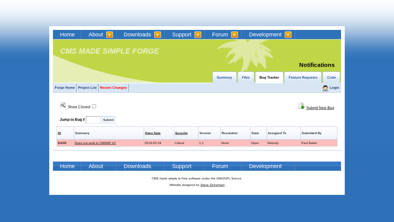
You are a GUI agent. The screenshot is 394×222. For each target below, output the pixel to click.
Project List (87, 87)
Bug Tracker (269, 77)
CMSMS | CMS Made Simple (97, 13)
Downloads (137, 34)
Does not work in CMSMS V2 (95, 143)
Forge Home (65, 87)
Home (67, 34)
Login (334, 87)
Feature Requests (303, 77)
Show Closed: (79, 107)
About (96, 34)
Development (265, 34)
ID (59, 133)
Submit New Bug (320, 108)
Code (331, 77)
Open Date (153, 133)
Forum (220, 34)
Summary (224, 77)
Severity (181, 133)
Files (246, 77)
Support (181, 34)
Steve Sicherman (212, 185)
